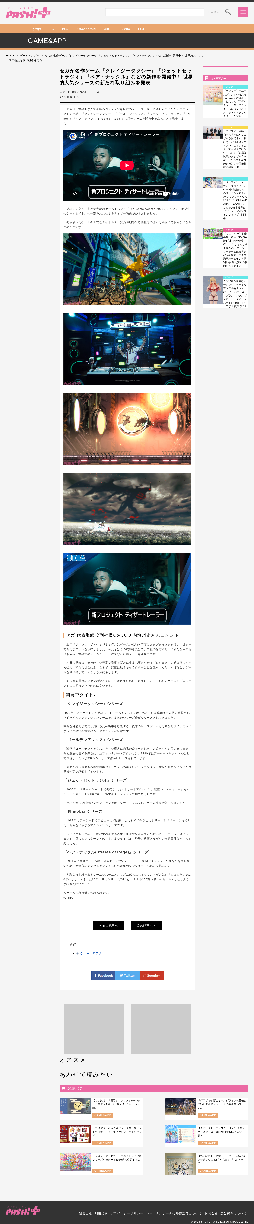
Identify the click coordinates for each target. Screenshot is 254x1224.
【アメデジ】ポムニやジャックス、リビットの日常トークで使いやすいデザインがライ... (116, 1132)
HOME (10, 55)
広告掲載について (233, 1213)
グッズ (229, 87)
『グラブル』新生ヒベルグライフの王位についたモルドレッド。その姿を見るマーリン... (222, 1104)
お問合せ (211, 1213)
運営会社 (85, 1213)
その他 (36, 29)
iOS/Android (86, 29)
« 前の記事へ (108, 925)
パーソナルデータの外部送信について (174, 1213)
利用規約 (101, 1213)
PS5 (65, 29)
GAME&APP (102, 1115)
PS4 (141, 29)
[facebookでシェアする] (103, 977)
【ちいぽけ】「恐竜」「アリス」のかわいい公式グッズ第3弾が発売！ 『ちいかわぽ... (116, 1104)
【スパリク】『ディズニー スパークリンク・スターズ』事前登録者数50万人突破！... (221, 1132)
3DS (107, 29)
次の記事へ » (146, 925)
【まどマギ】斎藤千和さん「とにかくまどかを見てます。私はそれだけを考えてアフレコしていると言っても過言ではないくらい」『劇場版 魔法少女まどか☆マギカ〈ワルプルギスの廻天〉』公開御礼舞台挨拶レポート (234, 149)
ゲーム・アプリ (29, 55)
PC (51, 29)
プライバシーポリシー (127, 1213)
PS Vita (124, 29)
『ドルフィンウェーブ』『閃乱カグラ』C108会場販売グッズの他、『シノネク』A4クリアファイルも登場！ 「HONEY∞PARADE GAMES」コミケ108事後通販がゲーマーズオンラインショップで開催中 (235, 200)
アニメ (229, 127)
